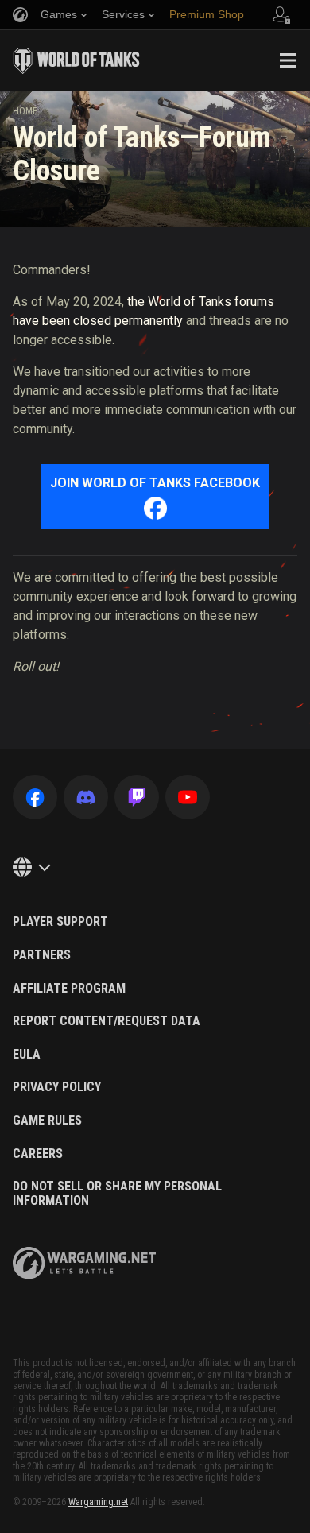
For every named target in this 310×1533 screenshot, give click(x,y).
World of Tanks (76, 60)
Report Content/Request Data (106, 1021)
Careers (38, 1154)
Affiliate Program (69, 988)
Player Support (60, 922)
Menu (287, 60)
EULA (27, 1054)
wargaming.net (84, 1263)
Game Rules (47, 1120)
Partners (42, 955)
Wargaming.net (98, 1502)
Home (25, 111)
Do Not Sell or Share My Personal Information (117, 1193)
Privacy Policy (57, 1087)
